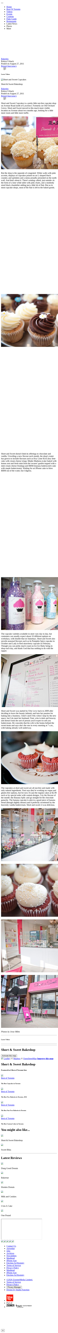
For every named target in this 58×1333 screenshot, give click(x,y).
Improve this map (45, 1058)
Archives (10, 1253)
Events (9, 14)
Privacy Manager (14, 1287)
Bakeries (4, 59)
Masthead (10, 1258)
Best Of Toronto (13, 9)
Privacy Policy (12, 1268)
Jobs (8, 1251)
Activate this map (9, 1056)
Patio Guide (11, 19)
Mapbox (17, 1058)
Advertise (10, 1248)
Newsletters (11, 1256)
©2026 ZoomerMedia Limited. (19, 1280)
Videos (9, 11)
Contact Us (11, 1246)
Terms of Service (13, 1265)
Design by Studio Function (17, 1290)
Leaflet (7, 1058)
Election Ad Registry (15, 1263)
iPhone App (11, 1260)
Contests (10, 16)
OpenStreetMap (30, 1058)
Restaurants (11, 21)
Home (9, 7)
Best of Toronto (7, 1078)
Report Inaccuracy (9, 66)
